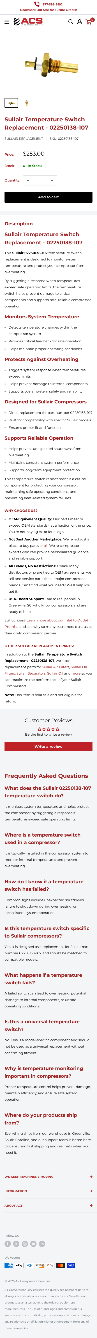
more (76, 673)
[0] (89, 22)
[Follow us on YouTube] (33, 1244)
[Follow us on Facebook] (8, 1244)
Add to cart (48, 197)
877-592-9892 (53, 4)
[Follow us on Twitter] (16, 1244)
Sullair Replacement (24, 139)
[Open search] (70, 21)
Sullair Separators (31, 673)
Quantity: (12, 180)
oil (46, 545)
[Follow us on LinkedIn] (42, 1244)
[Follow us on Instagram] (25, 1244)
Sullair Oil (55, 673)
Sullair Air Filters (55, 667)
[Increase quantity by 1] (52, 180)
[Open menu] (7, 22)
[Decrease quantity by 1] (28, 180)
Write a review (48, 746)
